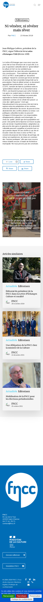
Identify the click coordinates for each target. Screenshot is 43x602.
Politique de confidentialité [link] (22, 599)
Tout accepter (8, 596)
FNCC (13, 35)
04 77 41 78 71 (9, 521)
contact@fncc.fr (9, 523)
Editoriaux (22, 20)
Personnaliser (35, 596)
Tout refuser (21, 596)
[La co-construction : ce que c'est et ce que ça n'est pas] (21, 196)
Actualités (11, 286)
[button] (39, 5)
